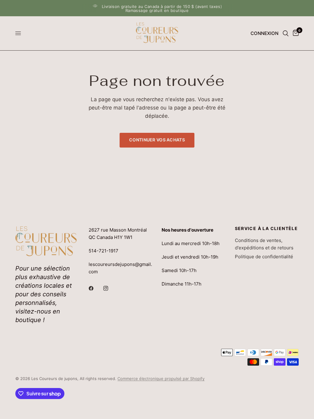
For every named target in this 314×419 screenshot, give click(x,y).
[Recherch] (286, 33)
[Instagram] (110, 288)
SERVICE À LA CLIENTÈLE (266, 228)
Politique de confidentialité (264, 256)
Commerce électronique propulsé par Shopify (161, 378)
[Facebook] (95, 288)
